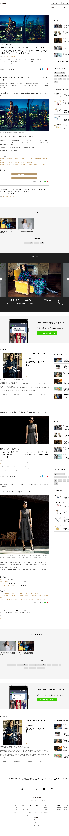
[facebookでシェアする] (37, 69)
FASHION (2, 45)
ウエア (12, 11)
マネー (35, 809)
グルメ (23, 809)
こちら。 (22, 379)
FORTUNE (59, 805)
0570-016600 (23, 585)
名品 (34, 819)
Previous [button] (1, 279)
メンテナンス (16, 811)
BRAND (45, 805)
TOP (0, 11)
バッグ (62, 72)
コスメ (15, 809)
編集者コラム (66, 808)
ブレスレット (33, 462)
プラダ (14, 56)
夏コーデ (14, 462)
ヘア (15, 812)
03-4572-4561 (12, 583)
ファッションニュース (59, 76)
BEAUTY (16, 805)
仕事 (34, 808)
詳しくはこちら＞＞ (31, 377)
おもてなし (29, 811)
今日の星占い (59, 808)
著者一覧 (65, 811)
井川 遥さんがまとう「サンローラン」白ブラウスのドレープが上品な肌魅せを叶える (16, 162)
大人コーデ (11, 56)
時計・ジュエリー (8, 811)
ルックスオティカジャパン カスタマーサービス (9, 581)
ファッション (6, 11)
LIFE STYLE (29, 805)
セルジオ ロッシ (3, 463)
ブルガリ (46, 808)
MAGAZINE (66, 805)
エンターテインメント (38, 812)
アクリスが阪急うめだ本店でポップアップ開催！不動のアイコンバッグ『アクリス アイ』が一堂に (19, 593)
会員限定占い (59, 811)
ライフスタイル (36, 825)
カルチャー (35, 824)
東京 (55, 79)
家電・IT (28, 814)
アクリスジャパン (3, 579)
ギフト (28, 808)
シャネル (46, 812)
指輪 (64, 79)
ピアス (56, 82)
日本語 (60, 79)
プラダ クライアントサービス (24, 174)
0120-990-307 (24, 581)
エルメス (46, 809)
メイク (15, 808)
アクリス (38, 462)
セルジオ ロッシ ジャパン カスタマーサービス (9, 585)
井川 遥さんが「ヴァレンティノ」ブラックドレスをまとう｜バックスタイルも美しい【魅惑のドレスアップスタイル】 (23, 164)
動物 (27, 809)
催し (22, 808)
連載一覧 (65, 809)
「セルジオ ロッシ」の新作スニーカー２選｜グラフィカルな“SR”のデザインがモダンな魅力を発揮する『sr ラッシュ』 (23, 599)
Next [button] (68, 279)
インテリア (29, 812)
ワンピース (18, 11)
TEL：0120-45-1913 (24, 178)
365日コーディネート (22, 411)
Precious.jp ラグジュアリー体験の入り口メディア (37, 800)
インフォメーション (37, 822)
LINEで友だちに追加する (47, 333)
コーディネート (14, 411)
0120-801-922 (13, 579)
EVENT (23, 805)
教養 (34, 811)
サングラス (25, 462)
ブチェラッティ (43, 462)
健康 (27, 816)
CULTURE (36, 805)
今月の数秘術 (59, 809)
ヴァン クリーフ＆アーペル (49, 811)
